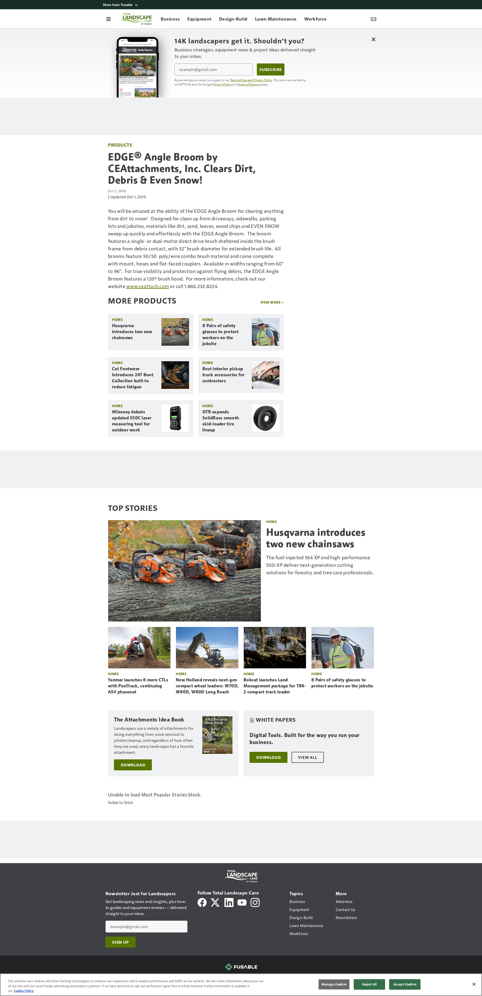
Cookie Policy (24, 991)
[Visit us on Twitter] (215, 901)
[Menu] (108, 19)
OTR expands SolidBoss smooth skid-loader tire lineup (220, 421)
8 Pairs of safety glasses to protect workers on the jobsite (220, 334)
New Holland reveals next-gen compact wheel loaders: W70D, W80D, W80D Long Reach (207, 686)
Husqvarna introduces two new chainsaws (132, 331)
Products (120, 145)
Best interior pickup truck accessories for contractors (223, 375)
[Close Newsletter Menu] (373, 39)
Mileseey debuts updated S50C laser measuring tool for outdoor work (132, 421)
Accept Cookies (404, 984)
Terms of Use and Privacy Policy (251, 80)
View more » (272, 302)
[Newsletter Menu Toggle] (374, 19)
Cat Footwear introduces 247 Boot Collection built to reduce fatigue (132, 378)
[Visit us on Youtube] (242, 901)
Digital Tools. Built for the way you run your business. (304, 739)
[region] (241, 984)
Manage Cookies (334, 984)
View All (307, 757)
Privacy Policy (222, 84)
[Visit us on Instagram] (255, 901)
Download (133, 764)
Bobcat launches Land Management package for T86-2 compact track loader (275, 686)
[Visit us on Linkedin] (228, 901)
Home (117, 319)
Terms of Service (249, 84)
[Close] (473, 984)
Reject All (369, 984)
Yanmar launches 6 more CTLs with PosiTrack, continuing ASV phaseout (138, 686)
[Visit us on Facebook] (202, 901)
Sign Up (120, 942)
